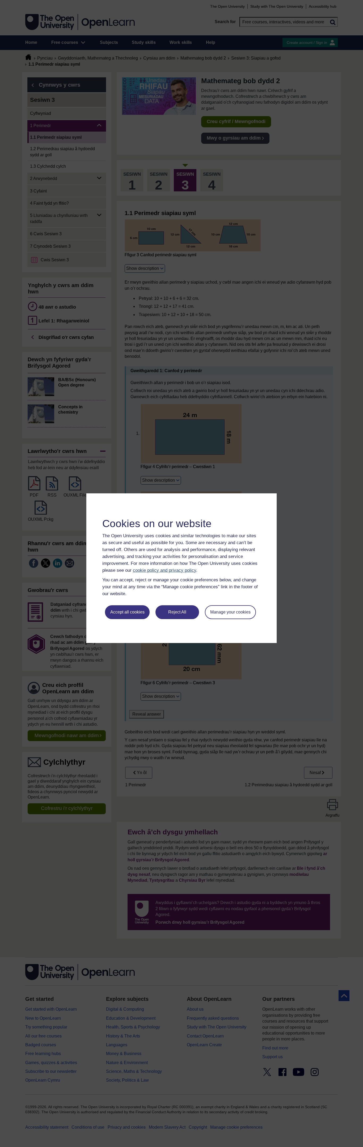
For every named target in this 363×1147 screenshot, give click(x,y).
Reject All (177, 612)
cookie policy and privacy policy (164, 570)
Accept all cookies (127, 612)
